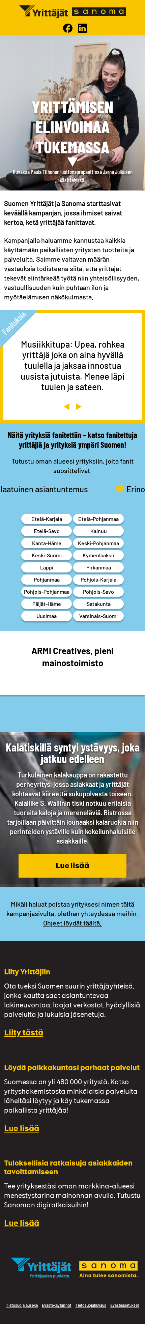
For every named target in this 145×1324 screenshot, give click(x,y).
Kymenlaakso (98, 555)
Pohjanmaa (47, 579)
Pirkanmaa (98, 567)
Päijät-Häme (46, 603)
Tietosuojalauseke (22, 1305)
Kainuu (98, 531)
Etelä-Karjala (46, 519)
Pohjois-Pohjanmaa (46, 591)
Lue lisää (72, 866)
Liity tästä (23, 1033)
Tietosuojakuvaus (91, 1305)
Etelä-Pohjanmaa (98, 519)
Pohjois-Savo (98, 591)
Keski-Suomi (47, 555)
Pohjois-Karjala (98, 579)
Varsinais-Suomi (98, 616)
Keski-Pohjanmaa (98, 543)
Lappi (46, 567)
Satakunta (99, 603)
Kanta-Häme (46, 543)
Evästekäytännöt (56, 1305)
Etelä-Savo (47, 531)
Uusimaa (46, 616)
